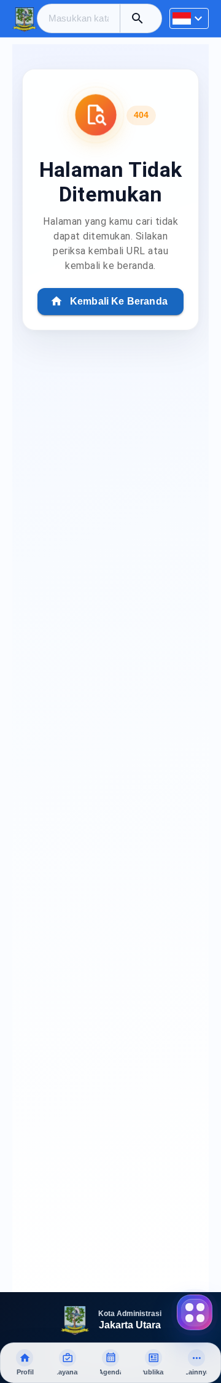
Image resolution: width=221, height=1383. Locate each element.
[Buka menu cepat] (194, 1312)
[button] (137, 18)
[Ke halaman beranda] (24, 18)
